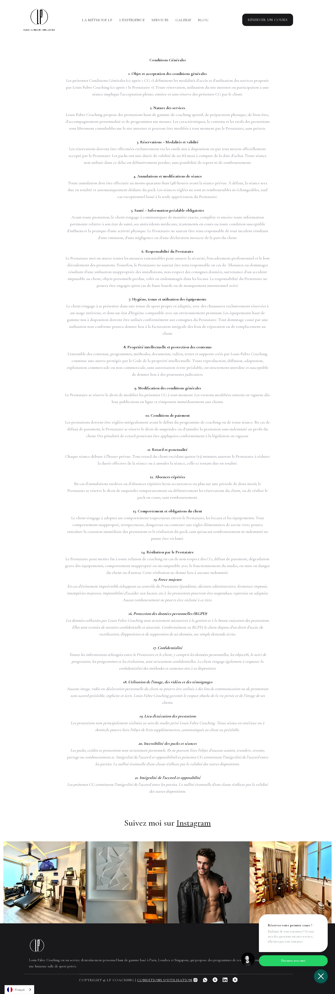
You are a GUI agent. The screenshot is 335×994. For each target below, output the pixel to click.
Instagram (193, 823)
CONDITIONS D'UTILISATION (164, 980)
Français (20, 989)
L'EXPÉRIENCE (132, 20)
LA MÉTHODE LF (97, 20)
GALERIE (183, 20)
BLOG (203, 20)
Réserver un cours (268, 20)
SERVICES (160, 20)
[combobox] (19, 989)
